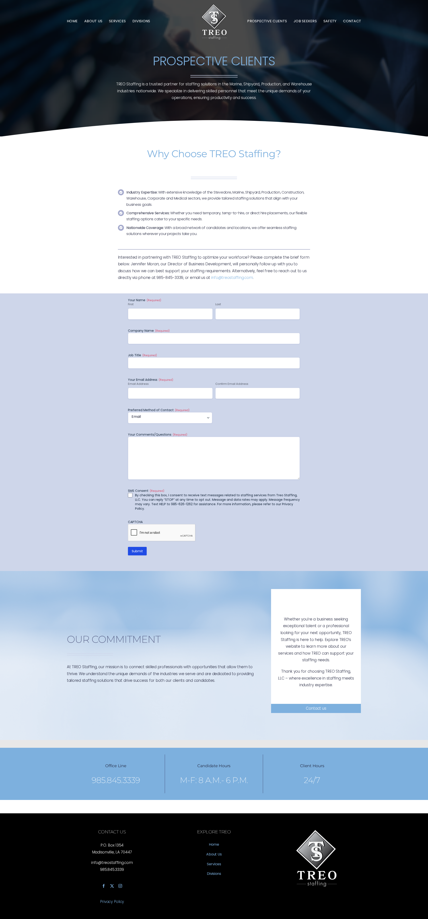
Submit (137, 551)
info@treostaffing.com (232, 277)
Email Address (138, 384)
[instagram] (120, 886)
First (131, 304)
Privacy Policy (112, 901)
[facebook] (104, 886)
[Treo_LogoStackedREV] (214, 4)
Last (218, 304)
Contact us (316, 708)
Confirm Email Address (231, 384)
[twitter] (112, 886)
